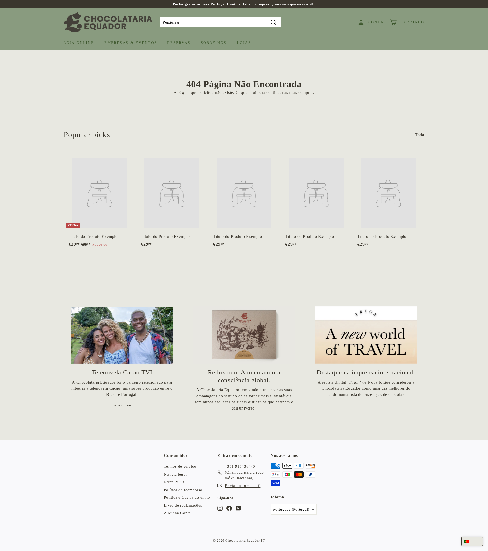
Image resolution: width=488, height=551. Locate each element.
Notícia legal (175, 474)
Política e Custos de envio (187, 497)
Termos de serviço (180, 466)
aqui (252, 92)
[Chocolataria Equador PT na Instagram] (220, 508)
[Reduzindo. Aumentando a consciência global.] (244, 335)
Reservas (178, 43)
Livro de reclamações (183, 505)
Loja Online (79, 43)
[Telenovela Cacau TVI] (122, 335)
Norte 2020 (174, 482)
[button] (472, 541)
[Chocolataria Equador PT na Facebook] (229, 508)
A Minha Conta (177, 513)
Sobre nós (214, 43)
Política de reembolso (183, 490)
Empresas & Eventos (130, 43)
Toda (419, 135)
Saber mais (122, 405)
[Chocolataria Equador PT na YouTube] (238, 508)
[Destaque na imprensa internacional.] (366, 335)
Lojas (244, 43)
